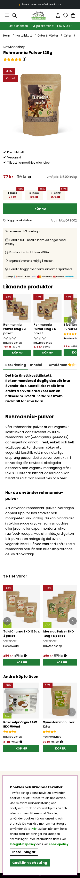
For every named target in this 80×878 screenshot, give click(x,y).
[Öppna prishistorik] (29, 177)
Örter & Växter (48, 35)
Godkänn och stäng (29, 862)
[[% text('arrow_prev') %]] (7, 621)
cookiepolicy (58, 844)
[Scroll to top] (40, 875)
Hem (6, 35)
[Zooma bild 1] (40, 104)
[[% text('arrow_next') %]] (73, 621)
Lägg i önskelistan (19, 220)
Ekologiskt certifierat (39, 4)
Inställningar (23, 852)
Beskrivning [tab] (15, 365)
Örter (67, 35)
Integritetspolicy (22, 844)
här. (34, 829)
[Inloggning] (58, 15)
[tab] (37, 365)
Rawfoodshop (14, 47)
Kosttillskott (24, 35)
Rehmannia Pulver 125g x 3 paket (14, 329)
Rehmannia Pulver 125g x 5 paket (44, 329)
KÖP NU (17, 352)
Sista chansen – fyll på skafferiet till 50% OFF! (40, 26)
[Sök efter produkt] (14, 15)
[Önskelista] (66, 15)
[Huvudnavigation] (6, 15)
